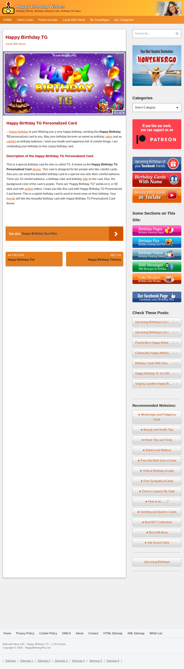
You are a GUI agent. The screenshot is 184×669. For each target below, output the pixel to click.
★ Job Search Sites (156, 542)
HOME (7, 19)
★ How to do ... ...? (157, 501)
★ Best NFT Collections (157, 522)
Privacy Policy (25, 633)
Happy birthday (18, 131)
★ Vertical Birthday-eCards (157, 470)
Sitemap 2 (43, 660)
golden (29, 188)
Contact (93, 633)
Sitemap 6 (112, 660)
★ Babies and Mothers (156, 450)
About (79, 633)
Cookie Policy (48, 633)
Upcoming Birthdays (157, 561)
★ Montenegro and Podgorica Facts (157, 417)
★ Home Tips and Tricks (156, 439)
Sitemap (10, 660)
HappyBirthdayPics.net (38, 647)
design (36, 169)
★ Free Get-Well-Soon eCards (156, 460)
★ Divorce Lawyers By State (157, 491)
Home (7, 633)
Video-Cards (25, 19)
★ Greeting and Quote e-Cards (156, 511)
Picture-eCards (48, 19)
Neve (16, 644)
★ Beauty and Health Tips (156, 429)
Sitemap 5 (95, 660)
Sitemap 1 (26, 660)
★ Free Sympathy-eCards (156, 481)
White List (156, 633)
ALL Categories (124, 19)
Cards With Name (74, 19)
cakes (108, 136)
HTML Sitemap (112, 633)
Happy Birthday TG (38, 644)
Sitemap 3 (61, 660)
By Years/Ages (99, 19)
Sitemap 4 (78, 660)
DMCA (66, 633)
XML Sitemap (135, 633)
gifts (85, 178)
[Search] (177, 33)
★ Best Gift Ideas (157, 532)
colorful (11, 141)
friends (10, 198)
